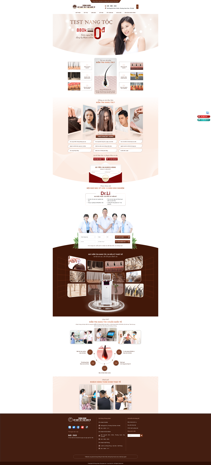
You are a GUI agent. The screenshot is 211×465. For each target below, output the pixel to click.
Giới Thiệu (78, 12)
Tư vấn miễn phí (113, 159)
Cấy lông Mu (110, 12)
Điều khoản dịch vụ (132, 422)
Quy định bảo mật (132, 425)
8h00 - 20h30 (72, 435)
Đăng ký (105, 178)
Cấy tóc (86, 12)
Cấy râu (101, 12)
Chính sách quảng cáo (133, 428)
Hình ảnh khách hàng (130, 12)
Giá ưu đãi (118, 12)
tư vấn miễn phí (205, 119)
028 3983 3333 (97, 159)
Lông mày (93, 12)
